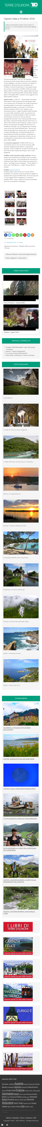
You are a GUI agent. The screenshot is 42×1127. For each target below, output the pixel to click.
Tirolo (20, 1103)
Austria (18, 1083)
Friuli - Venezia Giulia (35, 1090)
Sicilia (25, 1099)
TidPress (8, 1118)
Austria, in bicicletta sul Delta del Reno (18, 759)
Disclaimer (29, 1118)
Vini (15, 242)
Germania (10, 242)
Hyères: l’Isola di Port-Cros (11, 685)
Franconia (27, 1090)
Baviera (4, 1087)
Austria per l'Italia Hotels (29, 1084)
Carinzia (17, 1087)
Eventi (9, 1090)
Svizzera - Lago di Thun (11, 332)
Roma (4, 1099)
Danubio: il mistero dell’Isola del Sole (14, 526)
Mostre (4, 1097)
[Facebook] (6, 235)
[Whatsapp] (13, 235)
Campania (10, 1087)
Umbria (4, 1106)
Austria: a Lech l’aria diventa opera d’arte (19, 789)
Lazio (20, 1094)
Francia (20, 1090)
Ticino (15, 1103)
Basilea (37, 1084)
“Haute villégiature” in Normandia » (16, 258)
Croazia (4, 1090)
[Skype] (28, 235)
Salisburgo (16, 1099)
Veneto (13, 1106)
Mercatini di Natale (31, 1094)
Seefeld (21, 1099)
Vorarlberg (27, 1106)
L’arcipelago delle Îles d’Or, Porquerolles (15, 557)
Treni (29, 1103)
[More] (32, 235)
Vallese (9, 1106)
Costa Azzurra (32, 1087)
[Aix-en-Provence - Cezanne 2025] (21, 288)
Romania (11, 1099)
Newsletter (15, 1118)
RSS (34, 1118)
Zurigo (31, 1106)
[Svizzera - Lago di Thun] (21, 317)
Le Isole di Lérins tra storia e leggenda (15, 430)
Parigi (8, 1097)
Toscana (25, 1103)
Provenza (13, 1097)
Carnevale (24, 1087)
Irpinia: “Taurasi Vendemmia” (15, 351)
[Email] (17, 235)
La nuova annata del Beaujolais (16, 353)
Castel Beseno (7, 398)
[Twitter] (9, 235)
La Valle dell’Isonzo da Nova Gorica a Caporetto (18, 462)
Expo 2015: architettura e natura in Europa (20, 355)
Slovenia (30, 1099)
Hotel (16, 1094)
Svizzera (7, 1102)
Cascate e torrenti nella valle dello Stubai (16, 621)
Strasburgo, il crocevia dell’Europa (14, 589)
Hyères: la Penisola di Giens (12, 653)
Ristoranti (33, 1097)
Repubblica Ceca (25, 1097)
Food (14, 1090)
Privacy (22, 1118)
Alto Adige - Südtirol (8, 1084)
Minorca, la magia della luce (12, 494)
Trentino (33, 1103)
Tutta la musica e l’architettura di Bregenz (20, 818)
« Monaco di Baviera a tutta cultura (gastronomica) (20, 254)
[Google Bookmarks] (25, 235)
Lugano (24, 1094)
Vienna (18, 1106)
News (21, 242)
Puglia (19, 1097)
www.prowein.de (14, 170)
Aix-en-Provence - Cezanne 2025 (14, 303)
